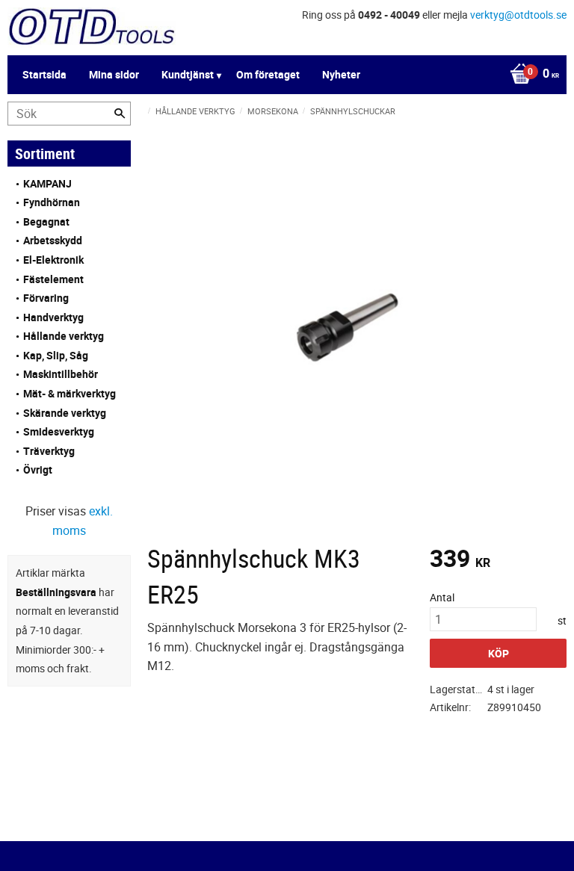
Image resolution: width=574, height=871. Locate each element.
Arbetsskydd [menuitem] (52, 240)
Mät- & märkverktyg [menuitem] (69, 393)
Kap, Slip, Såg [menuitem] (55, 355)
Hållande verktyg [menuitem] (63, 336)
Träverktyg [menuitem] (49, 451)
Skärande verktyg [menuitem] (64, 413)
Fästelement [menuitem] (53, 279)
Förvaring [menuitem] (46, 298)
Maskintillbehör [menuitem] (60, 374)
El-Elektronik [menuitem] (53, 259)
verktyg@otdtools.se (518, 14)
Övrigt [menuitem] (37, 469)
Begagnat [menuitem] (46, 221)
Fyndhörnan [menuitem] (51, 202)
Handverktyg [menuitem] (53, 317)
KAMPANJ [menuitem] (47, 183)
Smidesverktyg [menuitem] (58, 431)
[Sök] (119, 113)
